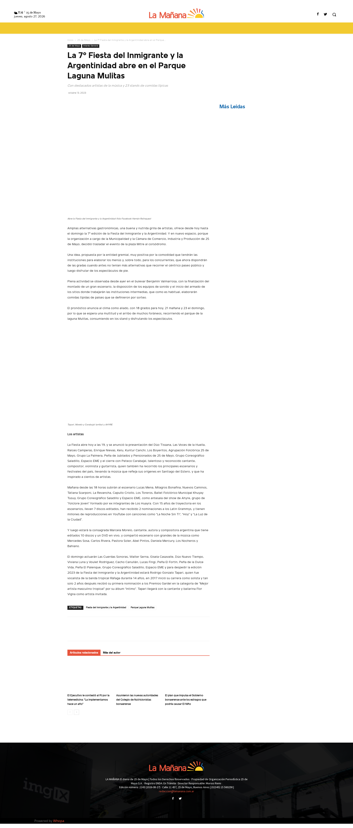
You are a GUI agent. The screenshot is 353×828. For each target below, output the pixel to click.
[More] (109, 102)
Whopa (58, 821)
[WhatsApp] (100, 102)
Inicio (70, 40)
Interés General (90, 46)
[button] (334, 14)
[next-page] (76, 712)
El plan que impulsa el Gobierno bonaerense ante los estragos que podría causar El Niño (185, 699)
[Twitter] (325, 14)
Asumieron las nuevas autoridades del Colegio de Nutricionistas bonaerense (137, 699)
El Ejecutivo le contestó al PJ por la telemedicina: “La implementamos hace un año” (88, 699)
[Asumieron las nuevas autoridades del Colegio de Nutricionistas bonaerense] (138, 676)
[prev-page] (70, 712)
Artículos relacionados (84, 652)
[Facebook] (318, 14)
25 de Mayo (83, 40)
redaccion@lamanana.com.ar (176, 791)
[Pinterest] (90, 102)
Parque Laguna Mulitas (142, 608)
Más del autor (112, 652)
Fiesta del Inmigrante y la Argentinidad (106, 608)
